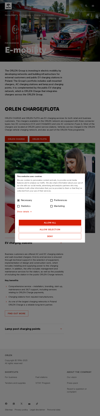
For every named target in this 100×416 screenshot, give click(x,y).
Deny (50, 236)
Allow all (50, 222)
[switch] (52, 200)
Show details (23, 211)
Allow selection (50, 229)
